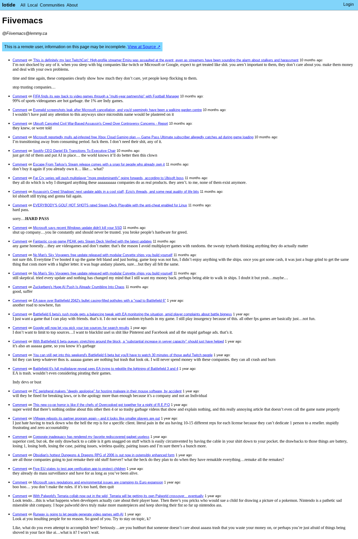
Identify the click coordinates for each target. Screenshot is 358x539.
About (72, 5)
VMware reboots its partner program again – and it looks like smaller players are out (96, 418)
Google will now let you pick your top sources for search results (81, 328)
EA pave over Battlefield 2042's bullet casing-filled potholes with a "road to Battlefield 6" (99, 300)
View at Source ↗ (144, 47)
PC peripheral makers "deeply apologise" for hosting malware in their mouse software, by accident (107, 391)
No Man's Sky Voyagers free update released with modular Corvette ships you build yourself (102, 255)
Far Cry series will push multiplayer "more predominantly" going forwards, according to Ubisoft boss (108, 178)
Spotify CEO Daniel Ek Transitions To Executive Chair (74, 151)
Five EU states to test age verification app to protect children (79, 469)
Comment (20, 60)
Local (33, 5)
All (22, 5)
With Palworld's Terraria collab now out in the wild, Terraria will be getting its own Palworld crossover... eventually (118, 496)
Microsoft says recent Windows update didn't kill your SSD (77, 228)
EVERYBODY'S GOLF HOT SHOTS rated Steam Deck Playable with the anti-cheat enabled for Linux (110, 205)
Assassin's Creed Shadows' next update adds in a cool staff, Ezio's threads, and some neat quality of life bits (116, 192)
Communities (52, 5)
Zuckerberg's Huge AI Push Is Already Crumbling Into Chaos (78, 287)
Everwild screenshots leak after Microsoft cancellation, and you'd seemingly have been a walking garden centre (117, 110)
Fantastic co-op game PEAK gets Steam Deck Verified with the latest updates (92, 241)
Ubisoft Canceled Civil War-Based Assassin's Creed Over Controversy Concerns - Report (100, 123)
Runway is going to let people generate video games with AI (78, 514)
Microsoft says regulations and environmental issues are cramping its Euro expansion (98, 482)
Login (348, 4)
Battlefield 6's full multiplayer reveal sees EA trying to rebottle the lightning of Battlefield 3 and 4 (105, 369)
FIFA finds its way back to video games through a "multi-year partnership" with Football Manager (106, 96)
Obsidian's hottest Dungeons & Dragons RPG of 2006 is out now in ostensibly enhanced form (104, 455)
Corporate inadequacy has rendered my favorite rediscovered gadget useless (91, 437)
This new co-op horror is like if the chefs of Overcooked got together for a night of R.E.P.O (101, 405)
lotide (8, 5)
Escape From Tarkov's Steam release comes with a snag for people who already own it (99, 164)
